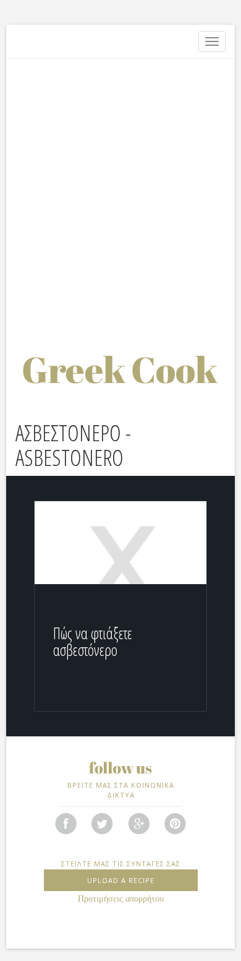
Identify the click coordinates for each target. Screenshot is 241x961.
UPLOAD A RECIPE (120, 880)
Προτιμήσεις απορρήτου (121, 898)
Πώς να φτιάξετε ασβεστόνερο (92, 642)
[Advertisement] (120, 191)
